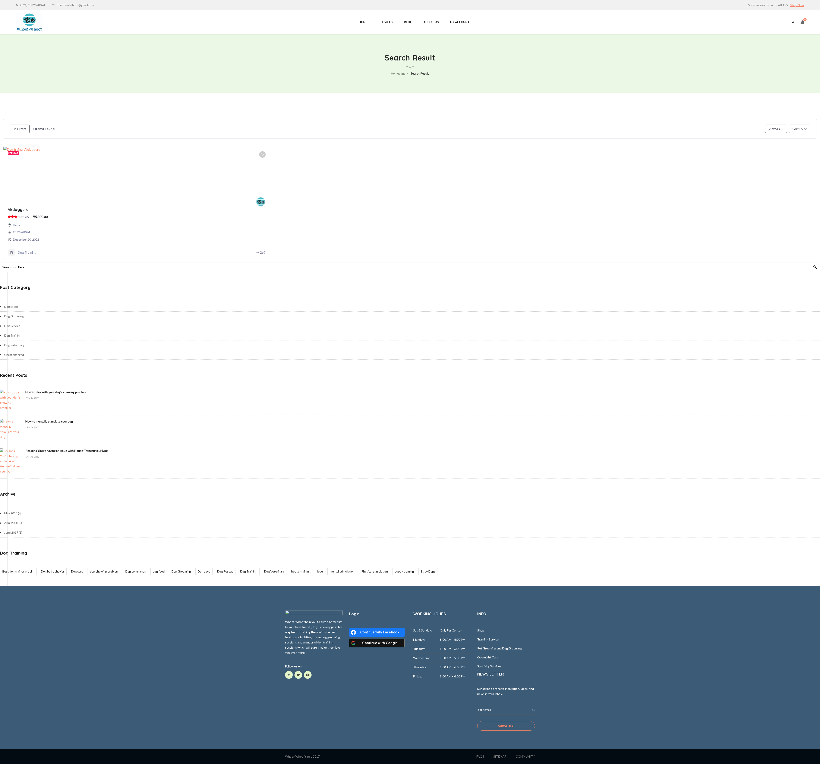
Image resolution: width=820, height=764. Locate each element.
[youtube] (308, 675)
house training (300, 571)
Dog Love (204, 571)
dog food (159, 571)
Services (386, 22)
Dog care (77, 571)
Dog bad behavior (52, 571)
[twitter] (298, 675)
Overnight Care (487, 657)
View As (774, 129)
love (320, 571)
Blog (408, 22)
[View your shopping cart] (802, 22)
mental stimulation (342, 571)
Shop (480, 630)
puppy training (404, 571)
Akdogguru (18, 209)
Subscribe (506, 726)
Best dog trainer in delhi (18, 571)
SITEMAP (500, 756)
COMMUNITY (525, 756)
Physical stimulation (374, 571)
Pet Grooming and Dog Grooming (499, 648)
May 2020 (10, 513)
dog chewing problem (104, 571)
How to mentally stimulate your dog (49, 421)
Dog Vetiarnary (14, 345)
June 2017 (11, 532)
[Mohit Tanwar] (261, 202)
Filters (21, 129)
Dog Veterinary (274, 571)
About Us (431, 22)
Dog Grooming (14, 316)
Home (363, 22)
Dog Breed (11, 306)
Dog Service (12, 326)
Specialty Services (489, 666)
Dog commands (135, 571)
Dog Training (27, 252)
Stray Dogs (428, 571)
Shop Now (797, 5)
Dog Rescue (225, 571)
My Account (460, 22)
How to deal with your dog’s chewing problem (55, 392)
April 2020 (11, 523)
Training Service (488, 639)
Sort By (797, 129)
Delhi (16, 225)
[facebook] (289, 675)
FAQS (480, 756)
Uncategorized (14, 354)
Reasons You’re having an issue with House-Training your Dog (66, 450)
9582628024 (21, 232)
